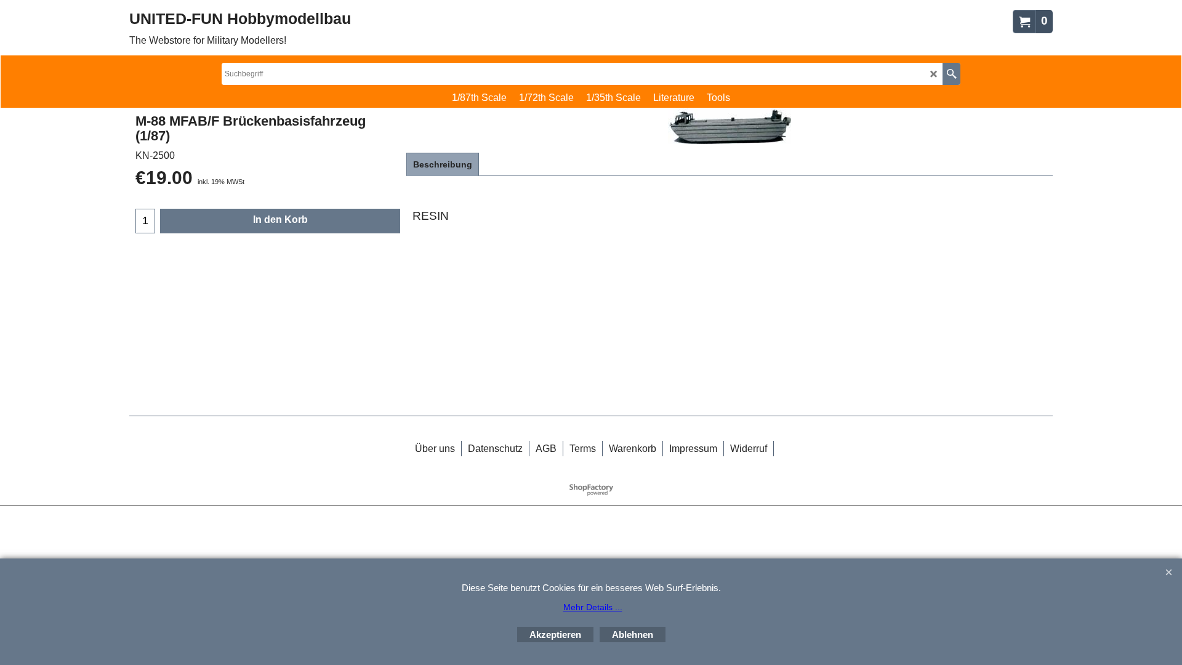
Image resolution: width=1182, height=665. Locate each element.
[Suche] (951, 74)
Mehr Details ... (592, 607)
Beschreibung (442, 164)
